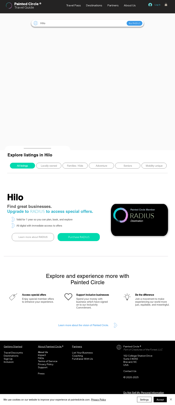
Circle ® (34, 4)
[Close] (171, 399)
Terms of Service (47, 361)
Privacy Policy (45, 364)
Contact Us (129, 371)
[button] (166, 4)
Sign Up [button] (8, 358)
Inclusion (9, 361)
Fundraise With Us (82, 358)
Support (43, 367)
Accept (160, 399)
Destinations (11, 355)
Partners (77, 346)
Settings (144, 399)
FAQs (41, 358)
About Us (43, 352)
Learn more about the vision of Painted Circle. (83, 325)
